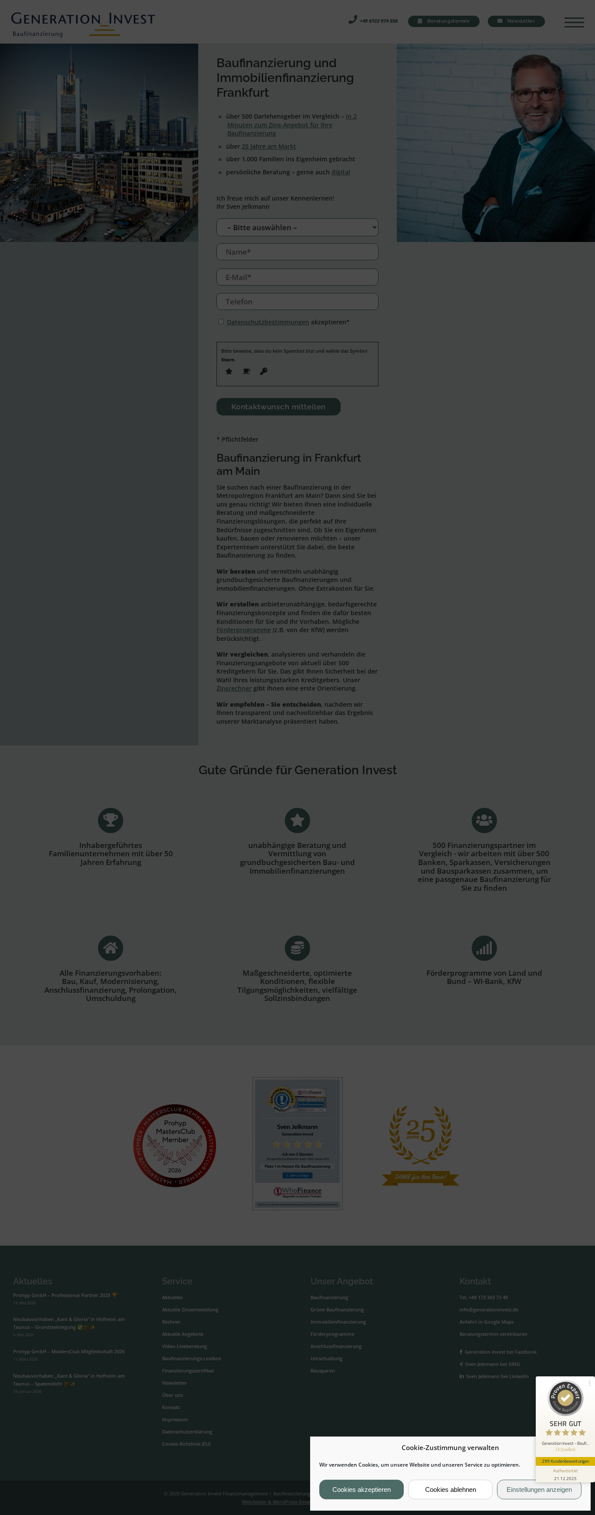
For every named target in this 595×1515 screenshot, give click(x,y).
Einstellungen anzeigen (539, 1489)
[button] (577, 1448)
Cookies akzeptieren (361, 1489)
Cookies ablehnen (450, 1489)
